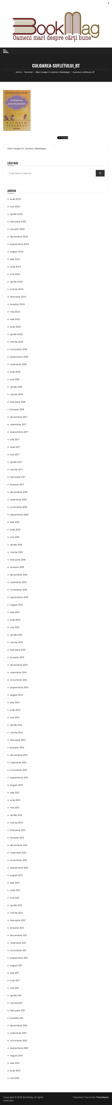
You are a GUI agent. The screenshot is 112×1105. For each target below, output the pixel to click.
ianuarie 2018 (17, 409)
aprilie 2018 (16, 387)
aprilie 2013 (16, 815)
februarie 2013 (17, 830)
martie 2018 (16, 394)
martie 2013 (16, 822)
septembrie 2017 (19, 432)
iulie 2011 (14, 973)
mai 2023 (15, 311)
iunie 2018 (15, 371)
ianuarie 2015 (17, 657)
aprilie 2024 (16, 281)
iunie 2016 (15, 529)
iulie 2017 (15, 439)
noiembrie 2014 (18, 672)
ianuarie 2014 (17, 747)
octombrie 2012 (18, 860)
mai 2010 (14, 1078)
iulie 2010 (15, 1063)
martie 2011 (16, 1003)
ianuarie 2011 (16, 1018)
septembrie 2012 (19, 867)
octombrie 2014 (18, 680)
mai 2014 (15, 717)
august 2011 (16, 965)
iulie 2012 (14, 882)
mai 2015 (14, 627)
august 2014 (16, 695)
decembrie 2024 (19, 236)
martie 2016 (16, 552)
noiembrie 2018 (18, 364)
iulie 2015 (15, 612)
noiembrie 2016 (18, 499)
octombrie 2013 (18, 770)
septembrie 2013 (19, 777)
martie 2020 (16, 341)
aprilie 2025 (16, 214)
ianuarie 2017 (17, 484)
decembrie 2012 (18, 845)
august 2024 (16, 251)
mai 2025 (15, 206)
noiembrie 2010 (18, 1033)
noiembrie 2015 (18, 582)
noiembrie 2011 (18, 942)
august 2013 (16, 785)
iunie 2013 (15, 800)
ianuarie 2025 (17, 229)
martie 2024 (16, 289)
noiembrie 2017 (18, 424)
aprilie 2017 (16, 462)
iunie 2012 (15, 890)
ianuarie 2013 (17, 837)
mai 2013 (14, 807)
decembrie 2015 (18, 574)
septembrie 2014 (19, 687)
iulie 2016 (15, 522)
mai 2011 (14, 988)
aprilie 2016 (16, 544)
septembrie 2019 (19, 356)
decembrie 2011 (18, 935)
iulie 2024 (15, 259)
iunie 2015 (15, 619)
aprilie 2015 (16, 634)
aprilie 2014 (16, 725)
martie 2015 (16, 642)
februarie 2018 (18, 402)
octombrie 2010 (18, 1040)
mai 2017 (14, 454)
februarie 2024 (18, 296)
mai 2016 (14, 537)
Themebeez (102, 1097)
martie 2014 (16, 732)
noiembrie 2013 (18, 762)
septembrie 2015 (19, 597)
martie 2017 (16, 469)
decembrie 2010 (18, 1025)
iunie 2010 (15, 1070)
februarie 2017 (18, 477)
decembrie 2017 (18, 417)
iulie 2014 (15, 702)
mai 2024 (15, 274)
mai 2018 (14, 379)
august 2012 (16, 875)
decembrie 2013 (18, 755)
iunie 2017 (15, 447)
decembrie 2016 (18, 492)
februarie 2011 (17, 1010)
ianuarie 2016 (17, 567)
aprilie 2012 (16, 905)
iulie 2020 (15, 319)
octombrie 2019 (18, 349)
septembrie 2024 (19, 244)
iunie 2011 (15, 980)
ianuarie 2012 (17, 927)
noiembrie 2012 (18, 852)
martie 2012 (16, 912)
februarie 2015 (18, 649)
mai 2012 (14, 897)
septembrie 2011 (19, 958)
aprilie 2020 (16, 334)
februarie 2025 (18, 221)
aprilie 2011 (15, 995)
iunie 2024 (15, 266)
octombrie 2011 (18, 950)
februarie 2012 (17, 920)
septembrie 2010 (19, 1048)
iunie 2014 (15, 710)
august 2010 (16, 1055)
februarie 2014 (18, 740)
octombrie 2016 (18, 507)
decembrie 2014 (19, 664)
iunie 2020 (15, 326)
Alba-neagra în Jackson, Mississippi (26, 148)
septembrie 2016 (19, 514)
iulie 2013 (14, 792)
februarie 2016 (18, 559)
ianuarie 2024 (17, 304)
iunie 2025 (15, 199)
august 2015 (16, 604)
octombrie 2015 (18, 589)
